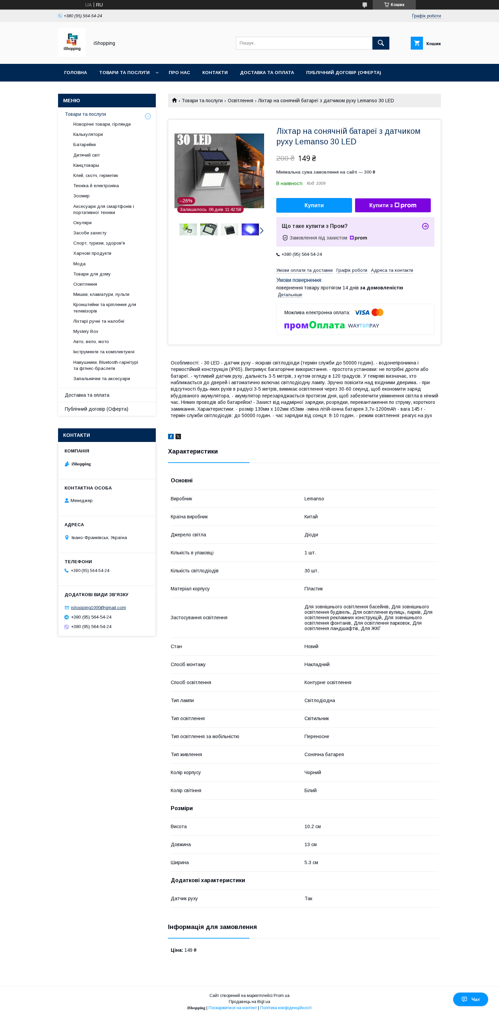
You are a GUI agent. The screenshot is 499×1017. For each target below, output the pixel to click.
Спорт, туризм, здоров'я (99, 243)
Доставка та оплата (267, 72)
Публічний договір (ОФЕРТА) (343, 72)
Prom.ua (282, 995)
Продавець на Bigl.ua (249, 1001)
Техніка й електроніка (96, 185)
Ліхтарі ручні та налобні (98, 321)
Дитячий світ (86, 155)
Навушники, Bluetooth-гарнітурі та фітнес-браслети (105, 365)
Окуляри (82, 222)
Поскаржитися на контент (232, 1007)
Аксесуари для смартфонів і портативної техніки (103, 209)
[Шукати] (380, 43)
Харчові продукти (92, 253)
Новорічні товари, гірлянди (102, 124)
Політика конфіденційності (286, 1007)
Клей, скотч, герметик (95, 175)
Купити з (381, 205)
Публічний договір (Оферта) (96, 409)
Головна (75, 72)
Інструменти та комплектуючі (103, 351)
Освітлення (240, 100)
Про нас (179, 72)
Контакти (215, 72)
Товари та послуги (124, 72)
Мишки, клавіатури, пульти (101, 294)
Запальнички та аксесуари (101, 378)
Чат (476, 999)
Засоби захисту (90, 232)
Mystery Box (85, 331)
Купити (314, 205)
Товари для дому (92, 273)
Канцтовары (86, 165)
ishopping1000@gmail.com (98, 607)
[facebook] (171, 437)
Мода (79, 263)
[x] (178, 437)
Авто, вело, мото (91, 341)
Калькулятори (88, 134)
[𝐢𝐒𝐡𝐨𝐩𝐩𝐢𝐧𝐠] (72, 55)
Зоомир (81, 195)
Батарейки (84, 144)
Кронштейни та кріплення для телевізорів (104, 307)
